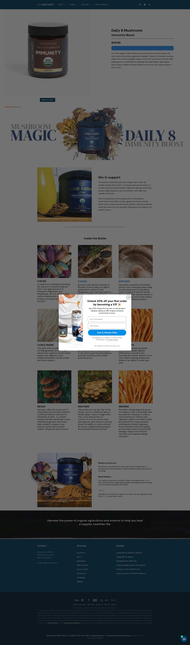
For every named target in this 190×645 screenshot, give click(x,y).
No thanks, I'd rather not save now (107, 346)
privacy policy (113, 340)
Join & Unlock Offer (107, 332)
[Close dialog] (128, 297)
